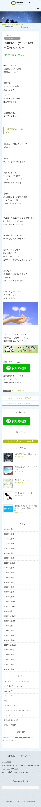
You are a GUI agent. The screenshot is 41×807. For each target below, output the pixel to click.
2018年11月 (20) (10, 611)
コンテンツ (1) (9, 705)
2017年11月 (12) (10, 650)
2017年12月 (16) (10, 645)
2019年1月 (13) (9, 601)
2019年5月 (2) (9, 582)
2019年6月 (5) (9, 577)
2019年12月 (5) (9, 563)
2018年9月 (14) (9, 621)
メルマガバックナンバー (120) (15, 715)
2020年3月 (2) (9, 553)
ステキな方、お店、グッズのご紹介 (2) (18, 710)
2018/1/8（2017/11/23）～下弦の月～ (19, 398)
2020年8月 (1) (9, 534)
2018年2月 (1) (9, 635)
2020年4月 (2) (9, 548)
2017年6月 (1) (9, 669)
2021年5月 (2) (9, 529)
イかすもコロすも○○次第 (23, 493)
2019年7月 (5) (9, 573)
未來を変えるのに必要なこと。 (25, 454)
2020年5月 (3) (9, 544)
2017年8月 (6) (9, 659)
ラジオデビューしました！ (24, 480)
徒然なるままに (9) (11, 720)
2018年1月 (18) (9, 640)
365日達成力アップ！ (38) (13, 686)
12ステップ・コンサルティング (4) (16, 681)
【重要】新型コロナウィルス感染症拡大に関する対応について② (25, 508)
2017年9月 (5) (9, 655)
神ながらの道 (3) (10, 725)
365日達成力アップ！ (12, 38)
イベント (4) (8, 696)
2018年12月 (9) (9, 606)
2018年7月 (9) (9, 630)
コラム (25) (8, 701)
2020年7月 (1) (9, 539)
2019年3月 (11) (9, 592)
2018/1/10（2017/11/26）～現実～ (18, 403)
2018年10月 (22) (10, 616)
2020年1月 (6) (9, 558)
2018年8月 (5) (9, 626)
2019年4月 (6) (9, 587)
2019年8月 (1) (9, 568)
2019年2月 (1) (9, 597)
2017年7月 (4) (9, 664)
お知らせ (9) (8, 691)
